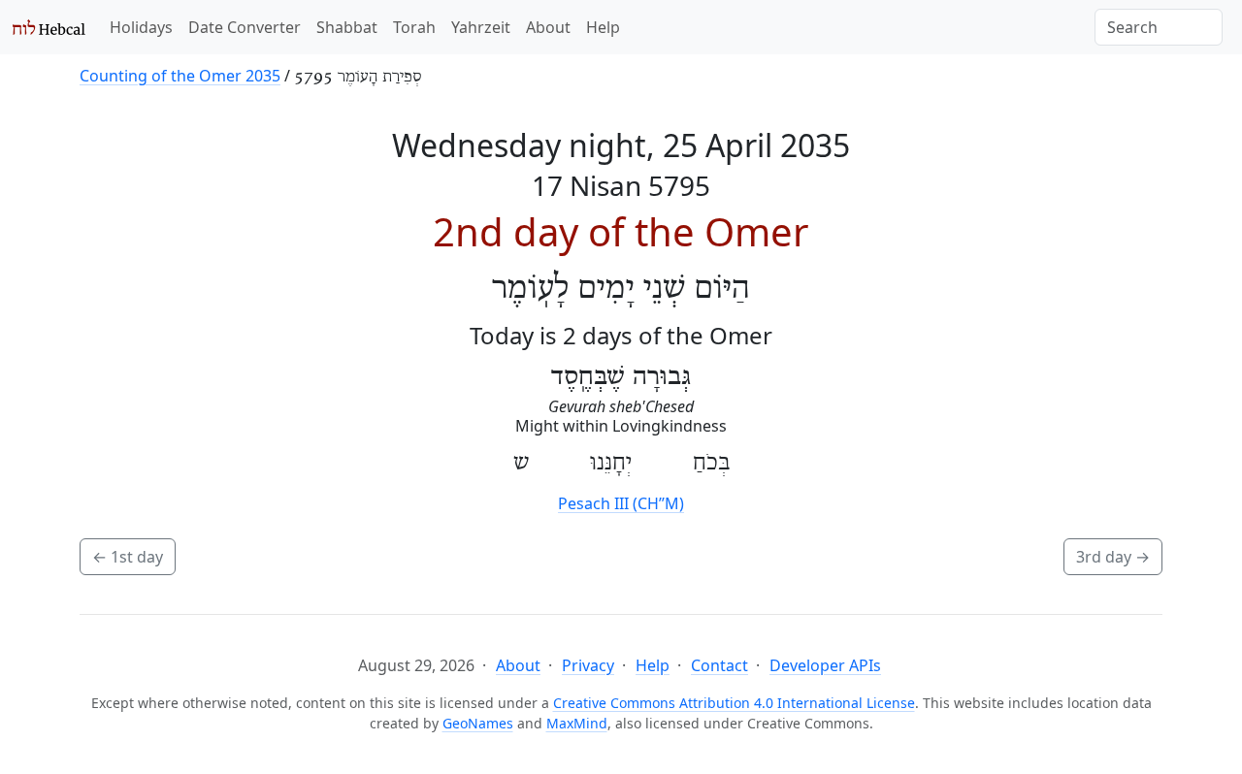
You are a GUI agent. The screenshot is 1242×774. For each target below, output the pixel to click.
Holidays (141, 27)
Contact (719, 665)
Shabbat (346, 27)
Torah (414, 27)
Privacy (588, 665)
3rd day (1113, 556)
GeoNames (477, 723)
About (548, 27)
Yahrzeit (480, 27)
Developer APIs (825, 665)
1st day (127, 556)
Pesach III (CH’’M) (621, 503)
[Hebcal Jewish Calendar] (49, 27)
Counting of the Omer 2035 (180, 75)
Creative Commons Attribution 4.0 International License (734, 702)
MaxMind (576, 723)
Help (603, 27)
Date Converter (244, 27)
